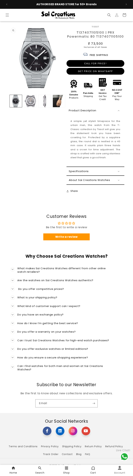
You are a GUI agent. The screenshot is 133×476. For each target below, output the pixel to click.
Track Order (51, 454)
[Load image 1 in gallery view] (16, 101)
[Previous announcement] (7, 4)
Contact (67, 454)
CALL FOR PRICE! (95, 63)
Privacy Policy (50, 446)
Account (119, 472)
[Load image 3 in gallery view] (44, 101)
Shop (66, 472)
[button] (7, 15)
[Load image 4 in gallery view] (59, 101)
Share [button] (74, 191)
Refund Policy (114, 446)
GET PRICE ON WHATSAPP (95, 71)
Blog (79, 454)
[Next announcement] (126, 4)
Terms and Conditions (23, 446)
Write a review (66, 237)
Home (13, 472)
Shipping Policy (72, 446)
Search (40, 472)
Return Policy (93, 446)
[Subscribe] (93, 403)
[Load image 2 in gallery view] (30, 101)
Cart (93, 472)
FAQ (87, 454)
